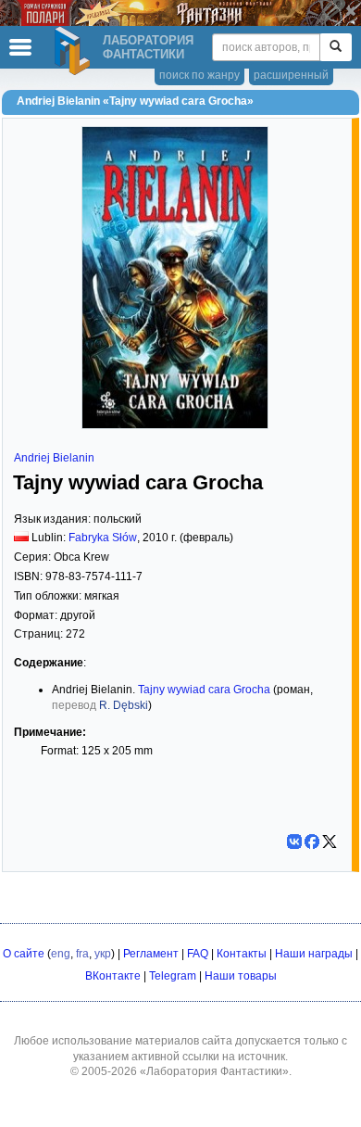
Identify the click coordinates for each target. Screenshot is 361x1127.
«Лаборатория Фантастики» (214, 1071)
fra (82, 953)
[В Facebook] (312, 841)
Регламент (151, 953)
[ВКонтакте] (294, 841)
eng (60, 953)
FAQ (197, 953)
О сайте (23, 953)
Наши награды (314, 953)
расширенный (291, 75)
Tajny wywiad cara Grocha (204, 689)
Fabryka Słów (102, 537)
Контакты (242, 953)
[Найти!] (335, 47)
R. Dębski (123, 705)
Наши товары (241, 975)
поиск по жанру (199, 75)
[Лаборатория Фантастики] (75, 51)
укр (102, 953)
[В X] (329, 841)
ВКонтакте (113, 975)
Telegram (172, 975)
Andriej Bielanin (54, 457)
